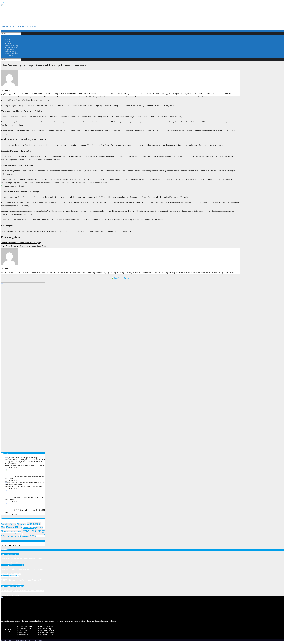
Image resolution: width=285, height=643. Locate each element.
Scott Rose (7, 90)
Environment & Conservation (30, 534)
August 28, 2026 (7, 574)
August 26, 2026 (7, 595)
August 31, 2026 (7, 563)
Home (7, 39)
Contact (8, 44)
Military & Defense (12, 54)
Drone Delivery (10, 52)
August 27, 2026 (7, 584)
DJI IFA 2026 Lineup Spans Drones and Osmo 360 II (21, 580)
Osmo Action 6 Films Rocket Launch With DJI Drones (21, 558)
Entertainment (18, 534)
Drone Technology (12, 46)
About (7, 41)
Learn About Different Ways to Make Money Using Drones (24, 246)
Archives (4, 545)
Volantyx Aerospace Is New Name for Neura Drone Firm (22, 591)
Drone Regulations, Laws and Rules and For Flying (21, 243)
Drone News (14, 554)
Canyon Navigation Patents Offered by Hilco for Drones (22, 569)
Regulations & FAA (28, 536)
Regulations (9, 50)
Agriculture (9, 56)
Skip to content (6, 2)
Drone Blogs (14, 527)
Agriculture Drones (8, 524)
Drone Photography (14, 531)
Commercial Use (11, 48)
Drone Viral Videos (8, 534)
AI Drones (21, 524)
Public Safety (14, 536)
